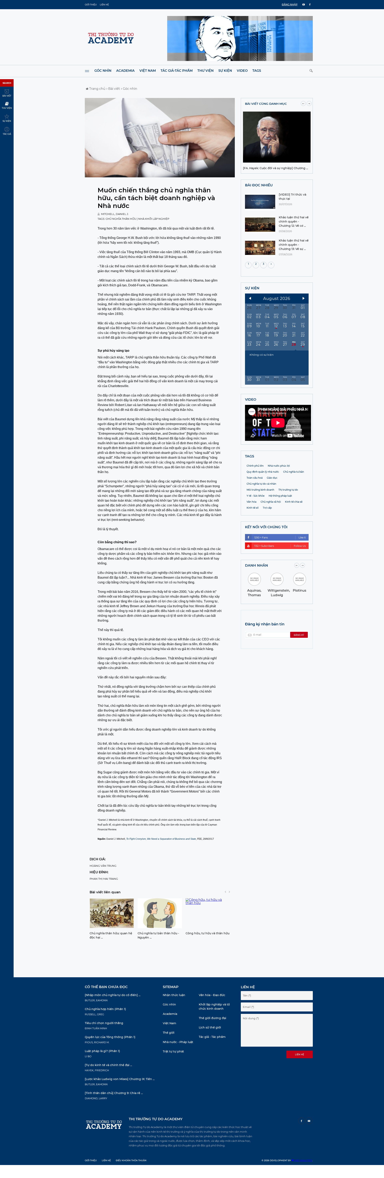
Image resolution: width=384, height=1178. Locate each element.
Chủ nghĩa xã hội (271, 501)
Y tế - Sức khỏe (255, 495)
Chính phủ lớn (255, 465)
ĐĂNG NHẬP (290, 4)
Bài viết (113, 89)
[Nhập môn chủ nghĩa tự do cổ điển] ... (112, 995)
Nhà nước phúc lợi (279, 465)
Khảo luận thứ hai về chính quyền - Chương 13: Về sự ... (294, 245)
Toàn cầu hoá (255, 477)
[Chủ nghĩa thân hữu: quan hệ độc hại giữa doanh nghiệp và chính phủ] (112, 913)
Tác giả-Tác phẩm (177, 71)
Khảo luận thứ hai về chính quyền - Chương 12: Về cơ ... (294, 222)
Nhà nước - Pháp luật (178, 1042)
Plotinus (299, 590)
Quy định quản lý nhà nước (263, 471)
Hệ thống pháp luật (280, 495)
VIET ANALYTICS (303, 1160)
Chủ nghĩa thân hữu (121, 218)
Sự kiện (225, 71)
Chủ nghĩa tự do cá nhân (261, 483)
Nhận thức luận (174, 995)
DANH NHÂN (256, 565)
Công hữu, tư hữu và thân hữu (207, 933)
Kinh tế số (253, 507)
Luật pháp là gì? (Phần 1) (102, 1051)
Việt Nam (147, 71)
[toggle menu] (87, 71)
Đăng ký (299, 635)
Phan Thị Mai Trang (104, 878)
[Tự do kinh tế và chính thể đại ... (108, 1065)
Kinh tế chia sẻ (293, 501)
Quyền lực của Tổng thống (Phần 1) (110, 1037)
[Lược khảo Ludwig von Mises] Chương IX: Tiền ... (120, 1079)
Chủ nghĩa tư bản (293, 471)
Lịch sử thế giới (210, 1027)
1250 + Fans (280, 537)
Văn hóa (251, 501)
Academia (125, 71)
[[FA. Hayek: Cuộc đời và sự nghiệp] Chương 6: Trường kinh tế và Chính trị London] (277, 161)
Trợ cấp (267, 507)
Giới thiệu (91, 4)
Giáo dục (272, 477)
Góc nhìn (102, 71)
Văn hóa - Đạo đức (212, 995)
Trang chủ (96, 89)
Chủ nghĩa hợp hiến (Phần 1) (105, 1009)
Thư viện (205, 71)
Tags (256, 71)
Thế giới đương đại (212, 1018)
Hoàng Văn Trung (103, 865)
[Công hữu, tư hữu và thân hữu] (208, 913)
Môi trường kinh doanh (260, 489)
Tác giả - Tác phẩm (212, 1037)
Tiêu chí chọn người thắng (104, 1023)
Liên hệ (104, 4)
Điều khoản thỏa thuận (131, 1160)
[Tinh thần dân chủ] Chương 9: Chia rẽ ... (114, 1093)
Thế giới (168, 1032)
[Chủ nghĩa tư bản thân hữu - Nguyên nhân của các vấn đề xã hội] (160, 913)
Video (242, 71)
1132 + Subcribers (280, 545)
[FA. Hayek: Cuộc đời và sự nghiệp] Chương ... (275, 168)
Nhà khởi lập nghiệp (153, 218)
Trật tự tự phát (173, 1051)
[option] (112, 920)
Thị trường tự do (288, 489)
